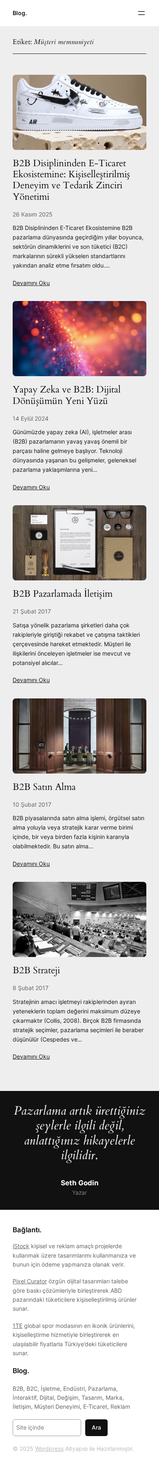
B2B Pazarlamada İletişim (63, 593)
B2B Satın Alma (44, 786)
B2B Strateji (36, 970)
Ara (96, 1427)
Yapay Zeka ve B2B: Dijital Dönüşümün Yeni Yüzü (67, 395)
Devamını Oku (31, 282)
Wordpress (49, 1448)
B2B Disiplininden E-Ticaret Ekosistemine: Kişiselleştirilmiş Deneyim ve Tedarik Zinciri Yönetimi (71, 180)
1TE (17, 1325)
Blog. (20, 12)
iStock (21, 1245)
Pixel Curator (30, 1281)
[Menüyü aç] (141, 13)
